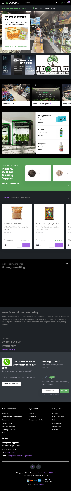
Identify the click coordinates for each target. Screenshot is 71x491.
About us (5, 413)
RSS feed (52, 473)
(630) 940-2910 (10, 452)
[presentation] (64, 185)
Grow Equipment (58, 417)
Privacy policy (7, 423)
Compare (9, 240)
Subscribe (64, 391)
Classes (55, 430)
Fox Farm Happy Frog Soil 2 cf (47, 224)
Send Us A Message (11, 384)
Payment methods (8, 426)
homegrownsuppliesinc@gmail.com (20, 456)
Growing (55, 413)
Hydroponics (56, 423)
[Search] (56, 3)
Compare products (36, 420)
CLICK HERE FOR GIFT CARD (45, 8)
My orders (32, 417)
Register (32, 413)
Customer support (8, 433)
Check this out (7, 350)
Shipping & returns (8, 430)
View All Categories (9, 183)
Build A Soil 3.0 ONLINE (12, 224)
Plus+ (46, 473)
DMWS (40, 473)
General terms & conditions (12, 417)
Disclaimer (5, 420)
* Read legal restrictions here (50, 394)
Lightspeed (40, 484)
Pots (54, 420)
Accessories (56, 426)
